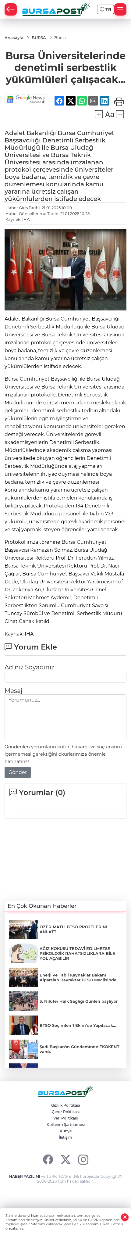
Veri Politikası (65, 1118)
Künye (66, 1131)
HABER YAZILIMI (24, 1176)
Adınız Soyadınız (29, 667)
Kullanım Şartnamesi (66, 1124)
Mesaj (13, 690)
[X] (65, 1159)
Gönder (18, 772)
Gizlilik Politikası (65, 1105)
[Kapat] (125, 1217)
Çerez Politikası (66, 1111)
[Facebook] (48, 1159)
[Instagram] (83, 1159)
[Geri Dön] (11, 9)
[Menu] (120, 9)
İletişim (65, 1137)
